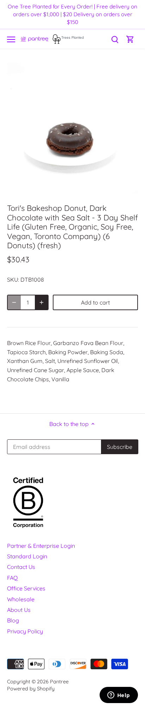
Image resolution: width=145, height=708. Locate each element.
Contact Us (21, 566)
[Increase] (41, 302)
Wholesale (20, 599)
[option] (72, 128)
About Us (19, 609)
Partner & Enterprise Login (41, 545)
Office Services (26, 588)
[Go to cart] (130, 39)
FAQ (12, 577)
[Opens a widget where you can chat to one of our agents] (118, 695)
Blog (13, 620)
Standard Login (27, 556)
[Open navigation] (11, 39)
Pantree (59, 681)
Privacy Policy (25, 631)
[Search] (114, 39)
